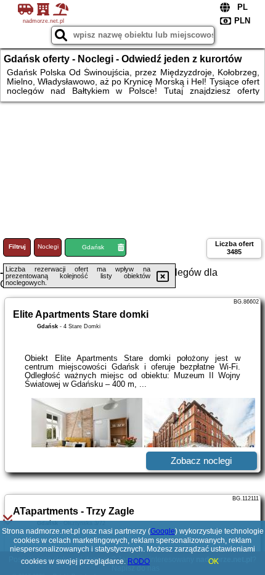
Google (162, 531)
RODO (139, 561)
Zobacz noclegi (201, 460)
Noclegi (48, 246)
